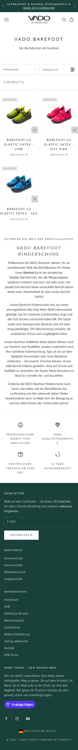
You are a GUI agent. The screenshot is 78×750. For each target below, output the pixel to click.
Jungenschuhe (13, 579)
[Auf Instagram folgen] (17, 719)
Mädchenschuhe (14, 572)
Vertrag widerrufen (16, 641)
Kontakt (9, 648)
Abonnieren (21, 535)
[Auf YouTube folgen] (28, 719)
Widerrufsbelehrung (17, 634)
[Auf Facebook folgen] (6, 719)
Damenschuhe (13, 558)
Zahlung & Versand (16, 613)
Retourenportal (14, 620)
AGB (7, 606)
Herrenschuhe (13, 565)
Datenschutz (12, 627)
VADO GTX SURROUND (39, 7)
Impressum (11, 599)
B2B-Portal (11, 655)
